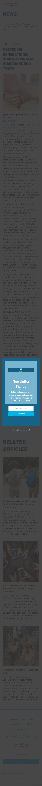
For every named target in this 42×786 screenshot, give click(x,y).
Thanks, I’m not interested (21, 430)
